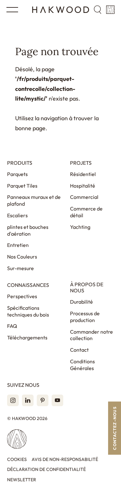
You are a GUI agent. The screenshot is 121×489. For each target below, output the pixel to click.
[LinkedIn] (28, 400)
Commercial (84, 197)
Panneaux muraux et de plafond (34, 200)
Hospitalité (82, 185)
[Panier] (110, 9)
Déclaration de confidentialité (46, 469)
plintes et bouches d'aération (27, 230)
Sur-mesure (20, 268)
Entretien (18, 245)
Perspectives (22, 296)
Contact (79, 350)
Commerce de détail (86, 212)
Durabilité (81, 301)
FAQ (12, 326)
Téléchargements (27, 337)
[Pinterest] (42, 400)
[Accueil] (61, 9)
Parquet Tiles (22, 185)
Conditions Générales (82, 364)
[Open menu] (12, 9)
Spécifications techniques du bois (28, 311)
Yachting (80, 227)
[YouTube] (57, 400)
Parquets (17, 174)
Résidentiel (83, 174)
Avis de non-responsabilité (65, 459)
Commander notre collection (91, 335)
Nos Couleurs (22, 256)
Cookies (17, 459)
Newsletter (21, 480)
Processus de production (85, 316)
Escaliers (17, 215)
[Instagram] (13, 400)
